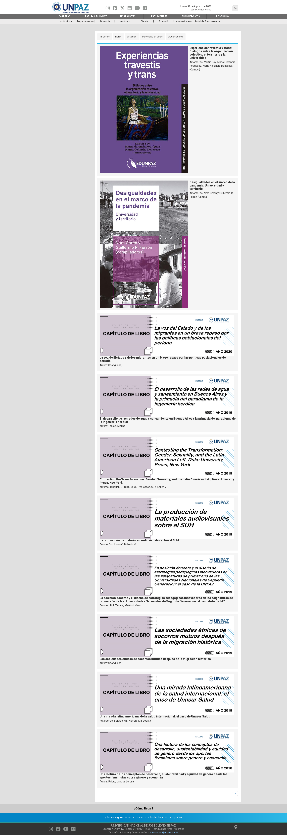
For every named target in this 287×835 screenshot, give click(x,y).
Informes (105, 36)
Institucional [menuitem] (66, 21)
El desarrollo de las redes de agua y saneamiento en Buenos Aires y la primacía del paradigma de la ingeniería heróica (168, 420)
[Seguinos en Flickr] (145, 9)
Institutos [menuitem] (125, 21)
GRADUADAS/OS (191, 16)
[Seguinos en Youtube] (137, 9)
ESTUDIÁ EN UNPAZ (96, 16)
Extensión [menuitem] (164, 21)
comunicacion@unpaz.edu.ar (163, 832)
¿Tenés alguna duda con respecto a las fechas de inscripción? (143, 817)
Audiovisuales (175, 36)
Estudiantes (159, 16)
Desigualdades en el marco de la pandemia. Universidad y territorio (212, 185)
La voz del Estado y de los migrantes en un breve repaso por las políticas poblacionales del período (163, 359)
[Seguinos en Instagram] (108, 9)
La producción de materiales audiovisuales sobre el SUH (139, 540)
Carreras (64, 16)
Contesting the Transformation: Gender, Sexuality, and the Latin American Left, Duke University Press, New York (167, 481)
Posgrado (222, 16)
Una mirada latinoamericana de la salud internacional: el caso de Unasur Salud (155, 716)
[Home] (70, 7)
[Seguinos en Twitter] (122, 9)
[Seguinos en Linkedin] (130, 9)
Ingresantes (128, 16)
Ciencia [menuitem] (144, 21)
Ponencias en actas (152, 36)
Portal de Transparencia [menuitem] (207, 21)
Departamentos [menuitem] (85, 21)
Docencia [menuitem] (105, 21)
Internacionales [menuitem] (184, 21)
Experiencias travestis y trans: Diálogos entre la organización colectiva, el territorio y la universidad (211, 52)
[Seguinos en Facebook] (115, 9)
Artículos (132, 36)
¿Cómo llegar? (143, 808)
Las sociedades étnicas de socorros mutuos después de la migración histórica (155, 659)
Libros (118, 36)
